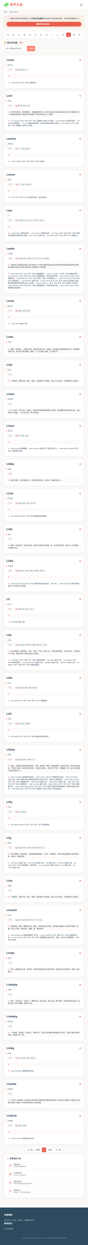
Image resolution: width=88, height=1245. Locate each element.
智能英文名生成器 (42, 24)
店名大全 (7, 1220)
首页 (5, 12)
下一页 (58, 1150)
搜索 (32, 48)
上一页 (30, 1150)
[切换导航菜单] (81, 4)
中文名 (14, 1220)
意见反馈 (10, 1229)
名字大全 (16, 4)
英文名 (20, 1220)
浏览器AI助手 (29, 1220)
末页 (50, 1150)
